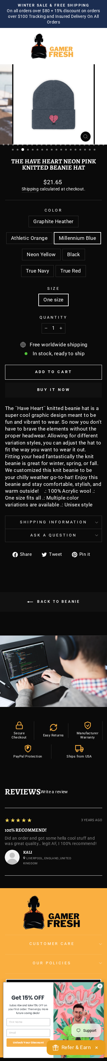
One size (53, 300)
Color (54, 210)
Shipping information (53, 522)
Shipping (30, 189)
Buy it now (53, 389)
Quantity (53, 317)
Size (53, 288)
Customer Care (52, 943)
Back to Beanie (57, 602)
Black (73, 254)
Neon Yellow (41, 254)
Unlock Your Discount (28, 1042)
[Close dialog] (100, 985)
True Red (70, 271)
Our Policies (52, 963)
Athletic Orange (29, 238)
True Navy (37, 271)
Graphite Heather (53, 221)
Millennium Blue (77, 238)
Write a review (54, 792)
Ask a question (53, 535)
